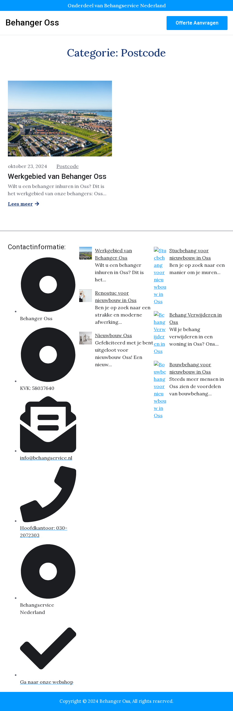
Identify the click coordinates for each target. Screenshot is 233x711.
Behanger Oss (32, 23)
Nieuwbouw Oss (113, 335)
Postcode (67, 166)
